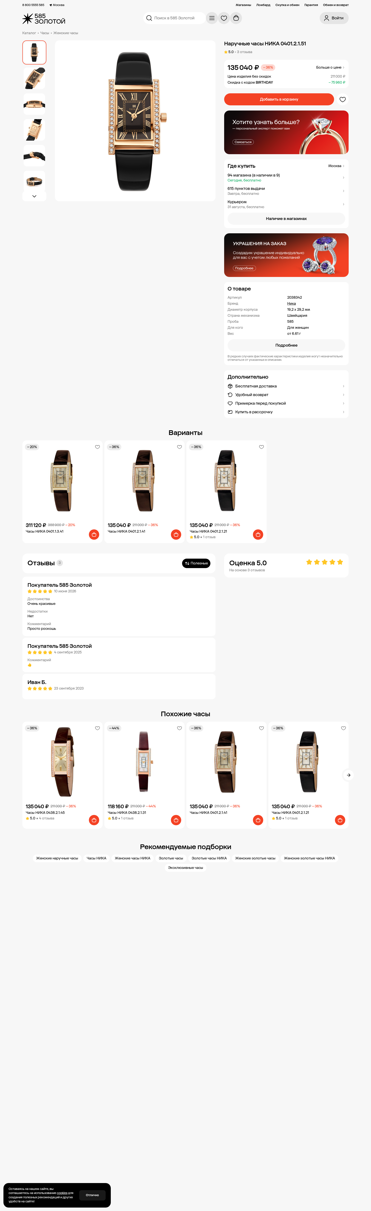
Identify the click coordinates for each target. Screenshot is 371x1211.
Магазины (243, 5)
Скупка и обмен (287, 5)
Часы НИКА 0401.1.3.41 (44, 531)
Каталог (29, 33)
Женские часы (65, 33)
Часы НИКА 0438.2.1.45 (45, 813)
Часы (44, 33)
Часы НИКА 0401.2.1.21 (208, 531)
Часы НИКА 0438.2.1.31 (127, 813)
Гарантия (311, 5)
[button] (286, 178)
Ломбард (263, 5)
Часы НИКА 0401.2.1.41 (126, 531)
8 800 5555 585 (33, 5)
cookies (62, 1193)
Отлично (92, 1195)
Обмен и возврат (336, 5)
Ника (291, 303)
